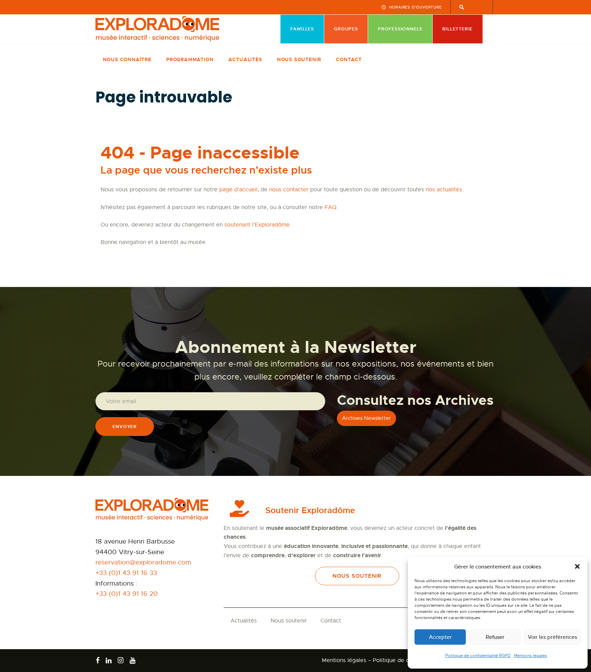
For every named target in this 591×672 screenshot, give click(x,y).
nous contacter (288, 189)
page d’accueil (238, 189)
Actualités (244, 620)
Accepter (440, 637)
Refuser (495, 637)
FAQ (331, 207)
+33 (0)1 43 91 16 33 (126, 572)
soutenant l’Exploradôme (257, 224)
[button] (577, 566)
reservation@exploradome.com (143, 562)
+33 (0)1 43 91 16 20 (126, 593)
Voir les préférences (552, 637)
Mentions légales (530, 655)
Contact (330, 620)
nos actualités (444, 189)
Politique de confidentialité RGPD (478, 655)
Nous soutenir (289, 620)
